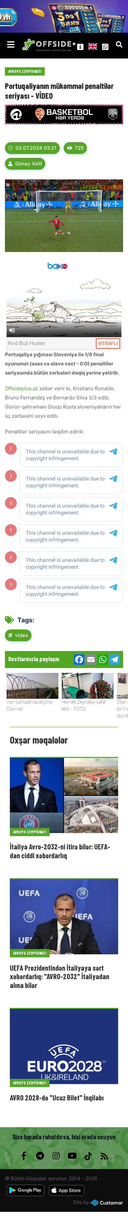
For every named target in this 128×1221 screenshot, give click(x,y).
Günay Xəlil (28, 163)
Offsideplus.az (22, 388)
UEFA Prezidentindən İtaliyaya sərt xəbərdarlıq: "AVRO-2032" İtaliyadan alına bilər (59, 976)
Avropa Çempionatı (24, 71)
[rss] (104, 1156)
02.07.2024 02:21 (35, 148)
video (21, 635)
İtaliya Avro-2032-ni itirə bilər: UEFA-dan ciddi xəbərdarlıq (60, 850)
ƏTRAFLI (108, 343)
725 (79, 148)
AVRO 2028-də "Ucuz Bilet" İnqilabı (57, 1097)
